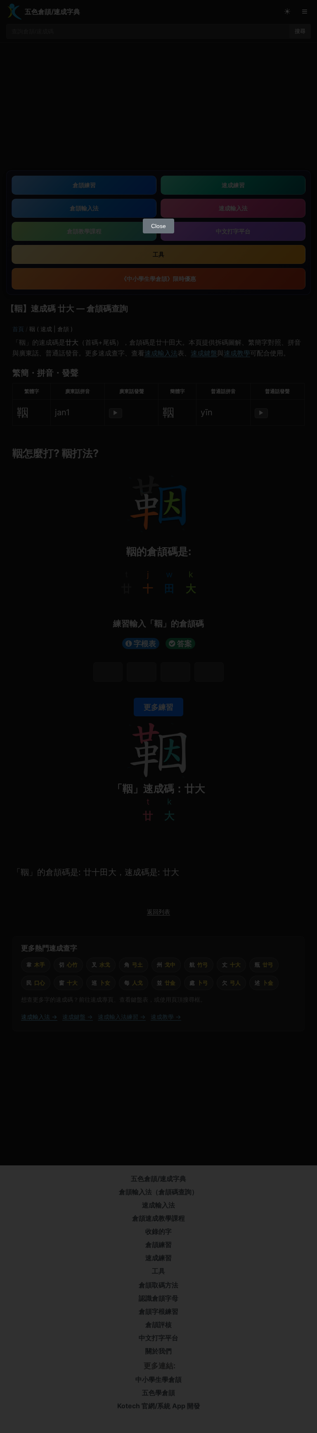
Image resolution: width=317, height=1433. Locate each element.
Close (158, 226)
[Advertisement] (158, 152)
